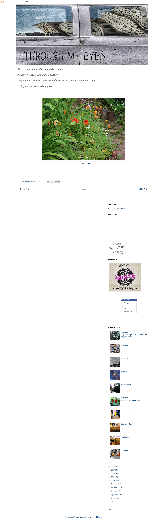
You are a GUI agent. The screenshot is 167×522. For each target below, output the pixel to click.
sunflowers (125, 437)
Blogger (99, 517)
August (113, 498)
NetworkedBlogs (126, 299)
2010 (113, 480)
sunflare (124, 371)
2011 (113, 477)
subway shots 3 (126, 410)
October (113, 491)
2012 (113, 473)
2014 (113, 466)
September (114, 494)
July (112, 501)
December (114, 483)
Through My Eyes (127, 304)
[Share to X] (53, 181)
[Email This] (48, 181)
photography (126, 308)
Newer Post (24, 189)
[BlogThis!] (51, 181)
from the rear (126, 384)
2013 (113, 470)
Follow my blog (127, 311)
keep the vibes (126, 424)
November (114, 487)
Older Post (143, 189)
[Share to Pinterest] (58, 181)
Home (84, 189)
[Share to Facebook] (56, 181)
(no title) (124, 332)
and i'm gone (126, 450)
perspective (125, 358)
